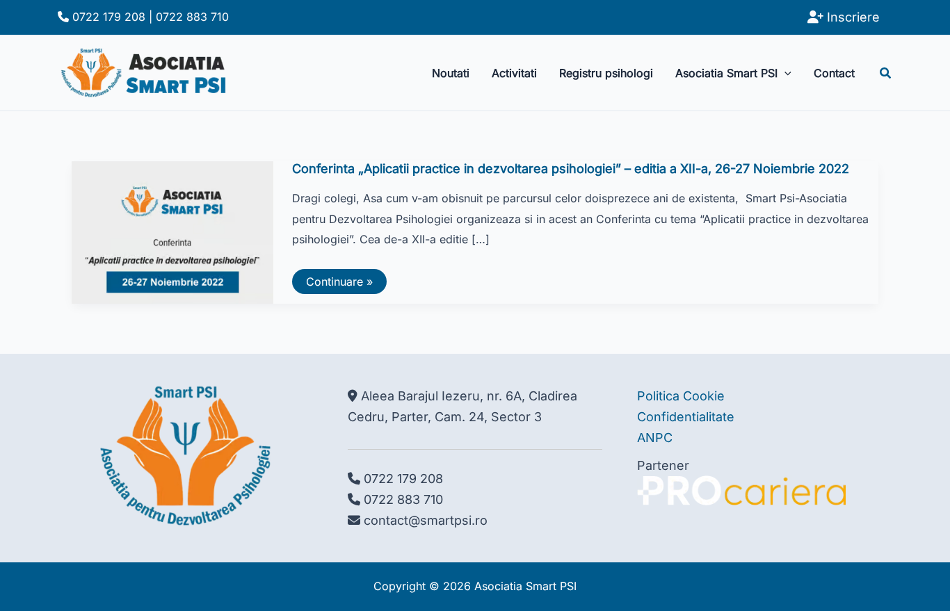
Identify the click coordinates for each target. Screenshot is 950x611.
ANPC (655, 437)
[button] (784, 73)
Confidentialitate (685, 416)
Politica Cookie (681, 396)
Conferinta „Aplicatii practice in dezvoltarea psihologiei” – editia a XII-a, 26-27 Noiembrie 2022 (570, 168)
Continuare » (339, 284)
